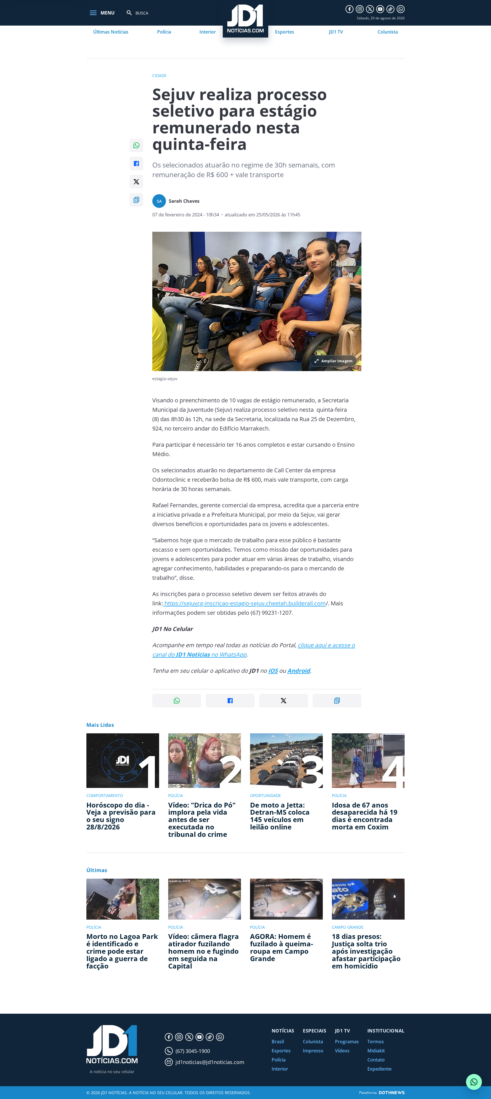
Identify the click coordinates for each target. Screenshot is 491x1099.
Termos (375, 1041)
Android (298, 670)
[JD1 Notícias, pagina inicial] (112, 1044)
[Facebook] (349, 9)
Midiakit (376, 1051)
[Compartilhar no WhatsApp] (136, 145)
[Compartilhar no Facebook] (136, 163)
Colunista (388, 32)
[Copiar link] (136, 200)
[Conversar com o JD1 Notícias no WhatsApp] (474, 1082)
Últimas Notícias (110, 32)
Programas (347, 1041)
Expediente (379, 1069)
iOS (273, 670)
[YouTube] (380, 9)
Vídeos (342, 1051)
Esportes (284, 32)
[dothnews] (392, 1092)
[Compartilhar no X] (136, 182)
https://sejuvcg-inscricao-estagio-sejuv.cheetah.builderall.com (244, 603)
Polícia (164, 32)
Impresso (313, 1051)
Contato (376, 1060)
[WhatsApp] (401, 9)
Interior (207, 32)
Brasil (278, 1041)
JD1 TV (336, 32)
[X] (370, 9)
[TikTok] (390, 9)
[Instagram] (360, 9)
